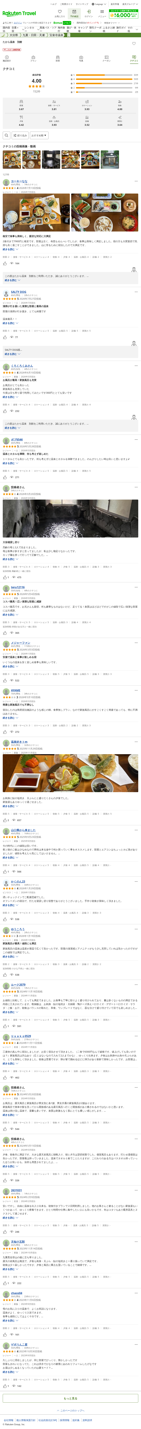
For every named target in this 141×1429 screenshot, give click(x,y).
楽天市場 (115, 4)
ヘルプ (53, 4)
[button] (12, 159)
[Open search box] (6, 135)
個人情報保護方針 (26, 1420)
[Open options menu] (136, 181)
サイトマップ (82, 4)
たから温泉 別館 (12, 41)
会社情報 (8, 1420)
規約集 (76, 1420)
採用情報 (64, 1420)
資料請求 (87, 1420)
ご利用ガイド (66, 4)
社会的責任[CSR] (48, 1420)
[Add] (134, 43)
